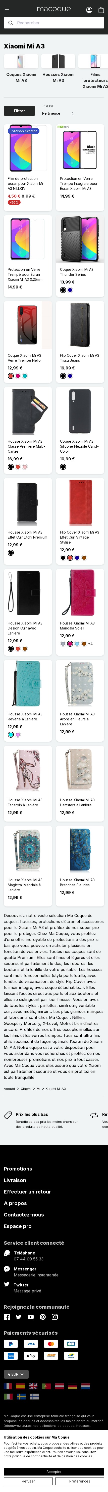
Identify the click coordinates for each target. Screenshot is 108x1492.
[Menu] (20, 10)
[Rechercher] (10, 22)
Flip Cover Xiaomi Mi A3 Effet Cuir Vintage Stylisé (79, 537)
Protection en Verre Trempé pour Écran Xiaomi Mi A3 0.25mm (25, 274)
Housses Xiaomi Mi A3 (58, 77)
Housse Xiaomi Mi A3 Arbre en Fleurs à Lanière (77, 719)
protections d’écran (56, 921)
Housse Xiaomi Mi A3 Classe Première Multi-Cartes (26, 446)
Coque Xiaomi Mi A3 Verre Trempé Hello (24, 357)
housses (28, 921)
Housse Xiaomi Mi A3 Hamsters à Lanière (77, 802)
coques (11, 921)
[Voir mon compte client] (89, 9)
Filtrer (19, 111)
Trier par (47, 105)
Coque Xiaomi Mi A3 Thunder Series (76, 272)
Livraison (15, 1180)
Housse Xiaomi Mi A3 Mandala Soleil (77, 625)
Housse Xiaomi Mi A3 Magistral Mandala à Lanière (25, 885)
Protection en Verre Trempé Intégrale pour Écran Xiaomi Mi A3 (78, 183)
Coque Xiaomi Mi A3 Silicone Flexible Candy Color (79, 446)
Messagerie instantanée (36, 1274)
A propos (15, 1203)
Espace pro (18, 1226)
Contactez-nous (24, 1215)
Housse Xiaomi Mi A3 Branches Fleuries (77, 882)
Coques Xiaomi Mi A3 (21, 77)
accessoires (92, 921)
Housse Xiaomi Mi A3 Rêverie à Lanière (25, 716)
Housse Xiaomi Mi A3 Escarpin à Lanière (25, 802)
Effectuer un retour (27, 1192)
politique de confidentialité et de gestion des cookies (52, 1456)
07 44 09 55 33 (28, 1258)
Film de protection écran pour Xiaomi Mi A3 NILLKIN (25, 183)
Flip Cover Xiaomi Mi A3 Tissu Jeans (79, 357)
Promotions (18, 1169)
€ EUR (13, 1374)
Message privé (27, 1290)
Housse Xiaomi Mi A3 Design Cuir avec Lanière (25, 628)
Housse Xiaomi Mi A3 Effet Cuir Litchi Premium (27, 534)
